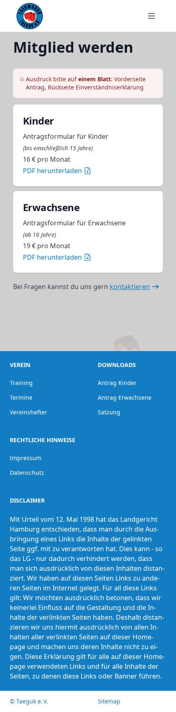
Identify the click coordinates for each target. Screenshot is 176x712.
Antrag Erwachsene (124, 397)
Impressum (25, 458)
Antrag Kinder (117, 383)
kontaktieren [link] (130, 286)
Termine (21, 397)
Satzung (109, 412)
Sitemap (109, 701)
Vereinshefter (28, 412)
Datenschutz (27, 472)
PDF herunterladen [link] (52, 170)
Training (21, 383)
